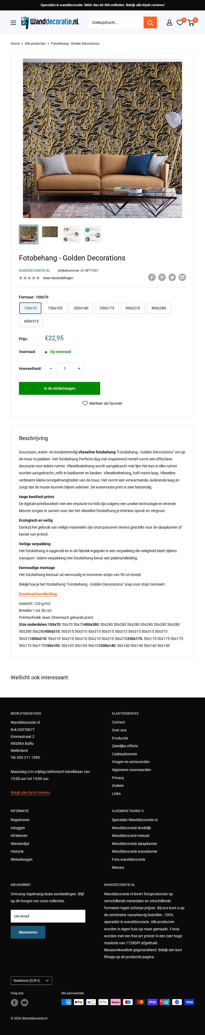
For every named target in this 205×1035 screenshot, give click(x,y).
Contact (118, 722)
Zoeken (118, 785)
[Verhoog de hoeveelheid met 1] (79, 368)
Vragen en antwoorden (131, 762)
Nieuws (118, 867)
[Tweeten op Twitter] (172, 277)
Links (116, 793)
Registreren (20, 820)
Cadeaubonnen (124, 754)
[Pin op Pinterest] (162, 277)
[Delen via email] (182, 277)
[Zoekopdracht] (150, 22)
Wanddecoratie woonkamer (134, 851)
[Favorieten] (180, 22)
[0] (191, 22)
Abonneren (28, 932)
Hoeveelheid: (30, 368)
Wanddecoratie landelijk (131, 828)
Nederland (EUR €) (27, 981)
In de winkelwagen (59, 388)
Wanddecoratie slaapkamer (134, 843)
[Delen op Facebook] (152, 277)
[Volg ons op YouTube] (24, 1002)
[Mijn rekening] (169, 22)
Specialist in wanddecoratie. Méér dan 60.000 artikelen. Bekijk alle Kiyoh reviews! (102, 5)
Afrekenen (19, 835)
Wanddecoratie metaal (130, 835)
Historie (17, 851)
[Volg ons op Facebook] (14, 1002)
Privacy (118, 778)
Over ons (119, 730)
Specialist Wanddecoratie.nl (134, 820)
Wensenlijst (20, 843)
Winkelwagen (22, 859)
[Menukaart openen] (13, 23)
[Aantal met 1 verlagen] (50, 368)
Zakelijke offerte (125, 746)
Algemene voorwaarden (131, 770)
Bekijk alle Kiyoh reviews (30, 792)
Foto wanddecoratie (128, 859)
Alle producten (35, 44)
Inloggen (18, 828)
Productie (120, 738)
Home (15, 44)
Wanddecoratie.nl (34, 270)
